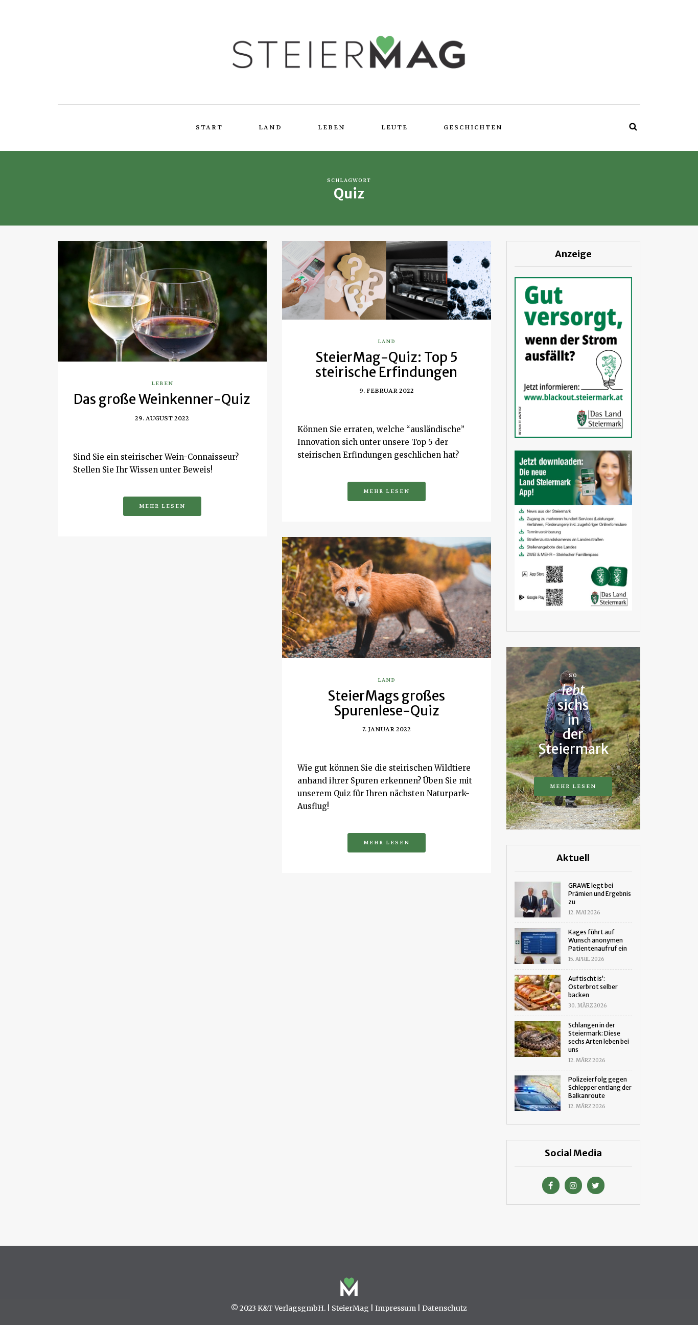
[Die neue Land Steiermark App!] (573, 530)
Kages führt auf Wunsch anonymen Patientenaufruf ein (597, 940)
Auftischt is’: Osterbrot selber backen (593, 987)
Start (209, 127)
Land (270, 127)
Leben (331, 127)
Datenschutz (444, 1308)
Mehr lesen (162, 506)
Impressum (395, 1308)
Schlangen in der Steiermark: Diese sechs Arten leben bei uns (598, 1037)
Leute (394, 127)
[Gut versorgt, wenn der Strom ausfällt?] (573, 357)
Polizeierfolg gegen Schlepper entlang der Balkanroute (600, 1087)
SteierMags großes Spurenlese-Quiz (386, 703)
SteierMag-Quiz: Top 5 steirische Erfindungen (386, 364)
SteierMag (350, 1308)
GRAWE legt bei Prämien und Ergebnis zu (599, 894)
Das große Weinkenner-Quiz (162, 399)
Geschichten (473, 127)
